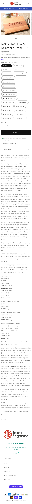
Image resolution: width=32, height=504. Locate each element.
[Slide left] (12, 39)
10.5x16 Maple (19, 70)
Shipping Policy (8, 471)
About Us (6, 467)
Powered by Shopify (21, 500)
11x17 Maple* (23, 102)
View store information (9, 143)
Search (5, 463)
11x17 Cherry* (20, 106)
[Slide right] (20, 39)
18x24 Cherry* (21, 118)
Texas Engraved (13, 500)
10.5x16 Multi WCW (9, 102)
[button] (4, 3)
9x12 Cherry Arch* (8, 86)
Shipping (3, 54)
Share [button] (4, 419)
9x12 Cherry (6, 70)
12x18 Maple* (7, 110)
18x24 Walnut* (8, 118)
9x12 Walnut (18, 66)
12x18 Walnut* (21, 110)
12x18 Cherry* (7, 114)
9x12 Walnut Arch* (8, 82)
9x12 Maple (6, 66)
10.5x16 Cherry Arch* (9, 98)
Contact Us (7, 479)
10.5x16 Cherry (21, 74)
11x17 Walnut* (7, 106)
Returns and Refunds (10, 475)
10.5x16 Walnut (7, 74)
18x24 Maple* (21, 114)
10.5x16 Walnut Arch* (9, 94)
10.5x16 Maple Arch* (9, 90)
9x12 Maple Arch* (8, 78)
